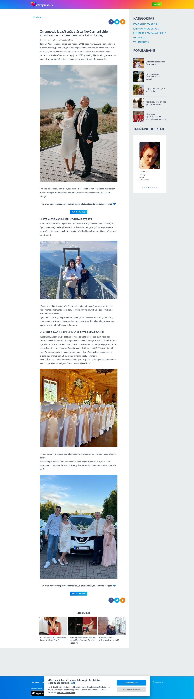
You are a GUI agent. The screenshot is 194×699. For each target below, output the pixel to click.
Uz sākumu (38, 17)
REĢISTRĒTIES (78, 212)
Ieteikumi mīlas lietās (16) (147, 28)
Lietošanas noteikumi (39, 682)
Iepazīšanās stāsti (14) (145, 24)
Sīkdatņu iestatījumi (66, 692)
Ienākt (157, 4)
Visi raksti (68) (141, 42)
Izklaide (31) (139, 37)
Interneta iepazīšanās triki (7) (149, 33)
